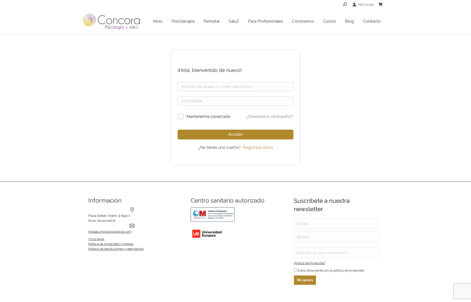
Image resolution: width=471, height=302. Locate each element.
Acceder (235, 134)
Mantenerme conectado (208, 116)
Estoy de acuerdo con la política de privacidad (330, 270)
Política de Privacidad (309, 263)
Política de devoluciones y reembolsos (116, 249)
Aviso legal (96, 239)
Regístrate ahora (258, 147)
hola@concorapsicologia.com (109, 231)
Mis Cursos (366, 4)
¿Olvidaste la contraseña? (269, 116)
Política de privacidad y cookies (110, 244)
